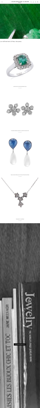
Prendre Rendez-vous (20, 344)
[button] (2, 2)
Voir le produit (20, 132)
